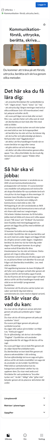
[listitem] (8, 437)
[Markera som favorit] (44, 24)
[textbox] (25, 237)
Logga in (42, 5)
